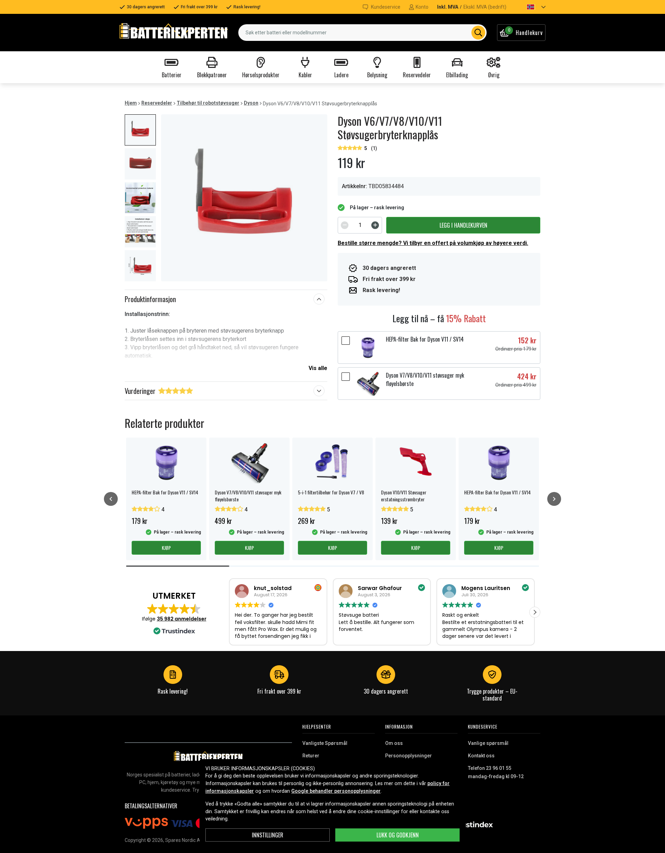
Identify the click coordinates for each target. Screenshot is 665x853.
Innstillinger (267, 835)
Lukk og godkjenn (397, 835)
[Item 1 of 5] (244, 198)
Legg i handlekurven (463, 225)
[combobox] (362, 32)
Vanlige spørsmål (488, 743)
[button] (530, 7)
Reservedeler (156, 103)
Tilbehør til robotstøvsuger (208, 103)
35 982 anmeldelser (181, 618)
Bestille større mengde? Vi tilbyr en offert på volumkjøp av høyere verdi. (433, 243)
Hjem (131, 103)
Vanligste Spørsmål (324, 743)
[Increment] (375, 225)
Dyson (251, 103)
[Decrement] (344, 225)
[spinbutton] (360, 225)
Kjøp (166, 547)
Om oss (394, 743)
